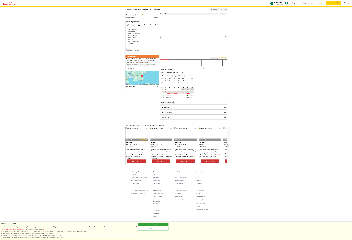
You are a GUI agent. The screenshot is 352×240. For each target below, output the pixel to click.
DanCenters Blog (179, 174)
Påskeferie (155, 207)
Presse (198, 206)
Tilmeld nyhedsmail (158, 193)
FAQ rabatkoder (200, 190)
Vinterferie (155, 203)
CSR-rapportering (200, 203)
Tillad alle (153, 224)
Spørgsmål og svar (201, 187)
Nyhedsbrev (320, 3)
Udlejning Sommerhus (136, 174)
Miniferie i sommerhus (180, 190)
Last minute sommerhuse (159, 187)
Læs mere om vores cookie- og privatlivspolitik (12, 229)
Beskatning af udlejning (137, 180)
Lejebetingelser (200, 200)
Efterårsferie (156, 213)
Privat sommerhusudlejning (138, 193)
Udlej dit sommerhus (333, 3)
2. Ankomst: (164, 76)
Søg (304, 3)
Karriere (198, 177)
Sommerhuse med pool (180, 187)
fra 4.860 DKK (161, 161)
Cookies (198, 193)
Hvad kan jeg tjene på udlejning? (139, 177)
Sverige (157, 10)
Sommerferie (156, 210)
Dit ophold (199, 183)
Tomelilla (137, 10)
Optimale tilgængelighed (137, 187)
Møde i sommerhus (179, 200)
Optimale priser (135, 183)
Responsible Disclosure (202, 209)
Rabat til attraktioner (158, 190)
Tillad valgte (153, 228)
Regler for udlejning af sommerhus (139, 190)
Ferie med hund (179, 193)
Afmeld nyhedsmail (157, 196)
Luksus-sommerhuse (180, 183)
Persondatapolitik (200, 196)
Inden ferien (199, 180)
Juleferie (155, 216)
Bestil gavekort (156, 180)
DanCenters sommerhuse (181, 177)
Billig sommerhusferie (180, 180)
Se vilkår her (131, 68)
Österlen (145, 10)
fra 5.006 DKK (185, 161)
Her (43, 229)
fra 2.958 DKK (136, 161)
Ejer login (347, 3)
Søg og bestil (156, 174)
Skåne (151, 10)
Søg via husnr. (156, 183)
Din (157, 177)
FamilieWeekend (179, 196)
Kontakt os (199, 174)
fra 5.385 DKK (210, 161)
